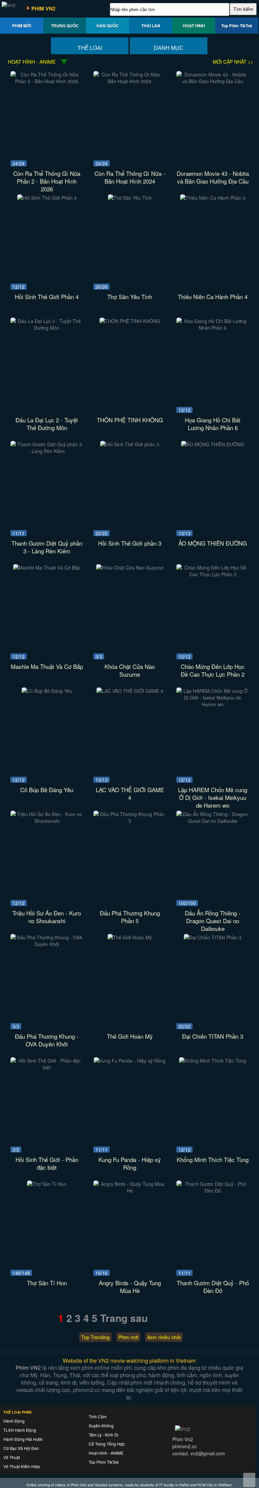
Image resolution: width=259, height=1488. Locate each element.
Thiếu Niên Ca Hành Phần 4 (213, 296)
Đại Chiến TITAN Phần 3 (212, 1036)
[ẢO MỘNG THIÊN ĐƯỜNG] (212, 444)
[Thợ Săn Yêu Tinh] (130, 197)
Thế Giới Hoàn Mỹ (130, 1036)
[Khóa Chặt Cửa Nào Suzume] (130, 567)
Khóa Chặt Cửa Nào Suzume (130, 670)
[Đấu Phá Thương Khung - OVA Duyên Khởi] (46, 944)
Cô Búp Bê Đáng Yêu (46, 789)
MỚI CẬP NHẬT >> (233, 61)
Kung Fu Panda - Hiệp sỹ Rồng (129, 1163)
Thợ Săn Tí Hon (47, 1283)
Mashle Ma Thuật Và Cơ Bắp (47, 666)
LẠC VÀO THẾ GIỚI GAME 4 (130, 793)
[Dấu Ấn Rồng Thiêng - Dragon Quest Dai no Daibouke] (212, 820)
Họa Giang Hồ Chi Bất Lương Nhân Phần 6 (212, 424)
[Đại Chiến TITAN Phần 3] (212, 937)
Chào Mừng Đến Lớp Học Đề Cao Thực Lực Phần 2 (212, 670)
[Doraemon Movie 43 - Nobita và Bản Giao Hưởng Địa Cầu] (212, 81)
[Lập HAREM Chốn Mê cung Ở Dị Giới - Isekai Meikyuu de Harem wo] (212, 704)
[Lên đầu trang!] (249, 1480)
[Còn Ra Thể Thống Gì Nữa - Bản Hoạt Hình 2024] (129, 81)
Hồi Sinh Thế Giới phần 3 (129, 543)
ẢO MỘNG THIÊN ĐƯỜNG (212, 543)
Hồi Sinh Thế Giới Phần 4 (47, 296)
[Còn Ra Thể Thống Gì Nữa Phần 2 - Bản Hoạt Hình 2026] (46, 81)
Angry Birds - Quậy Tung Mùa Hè (130, 1287)
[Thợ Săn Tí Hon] (46, 1183)
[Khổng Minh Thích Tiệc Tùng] (212, 1060)
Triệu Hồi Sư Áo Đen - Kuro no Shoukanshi (46, 917)
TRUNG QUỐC (65, 26)
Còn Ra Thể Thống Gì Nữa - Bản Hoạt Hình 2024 (129, 177)
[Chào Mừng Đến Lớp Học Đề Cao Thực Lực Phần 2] (212, 574)
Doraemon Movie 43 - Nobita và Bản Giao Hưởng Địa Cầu (213, 177)
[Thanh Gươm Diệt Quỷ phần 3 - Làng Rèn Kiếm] (46, 451)
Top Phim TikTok (236, 26)
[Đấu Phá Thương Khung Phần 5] (129, 820)
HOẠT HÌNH (194, 26)
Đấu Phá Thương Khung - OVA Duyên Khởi (47, 1040)
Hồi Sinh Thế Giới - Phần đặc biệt (47, 1163)
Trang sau (124, 1318)
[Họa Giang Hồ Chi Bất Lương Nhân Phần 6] (212, 327)
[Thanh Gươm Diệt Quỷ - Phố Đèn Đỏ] (212, 1190)
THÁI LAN (150, 26)
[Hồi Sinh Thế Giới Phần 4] (47, 197)
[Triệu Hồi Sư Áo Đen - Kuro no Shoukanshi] (46, 820)
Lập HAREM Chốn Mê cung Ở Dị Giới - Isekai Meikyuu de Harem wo (212, 797)
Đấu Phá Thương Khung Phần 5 (130, 917)
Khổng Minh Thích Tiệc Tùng (213, 1159)
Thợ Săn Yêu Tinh (129, 296)
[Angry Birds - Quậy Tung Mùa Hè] (129, 1190)
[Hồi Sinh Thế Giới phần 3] (129, 444)
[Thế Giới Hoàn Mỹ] (130, 937)
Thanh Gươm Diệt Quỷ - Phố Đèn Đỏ (213, 1287)
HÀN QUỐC (107, 26)
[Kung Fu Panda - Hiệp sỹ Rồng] (130, 1060)
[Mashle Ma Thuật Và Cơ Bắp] (46, 567)
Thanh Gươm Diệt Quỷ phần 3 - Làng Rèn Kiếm (46, 547)
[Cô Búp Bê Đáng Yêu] (47, 690)
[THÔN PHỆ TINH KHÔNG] (129, 321)
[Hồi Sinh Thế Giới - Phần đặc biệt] (46, 1067)
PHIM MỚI (21, 26)
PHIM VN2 (43, 8)
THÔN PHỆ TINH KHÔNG (130, 420)
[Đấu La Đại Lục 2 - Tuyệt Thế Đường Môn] (46, 327)
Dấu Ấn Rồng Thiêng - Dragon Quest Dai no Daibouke (212, 921)
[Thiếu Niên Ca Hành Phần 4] (213, 197)
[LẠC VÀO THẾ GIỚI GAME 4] (129, 690)
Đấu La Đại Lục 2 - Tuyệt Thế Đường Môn (47, 424)
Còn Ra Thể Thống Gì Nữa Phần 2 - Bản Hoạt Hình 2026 (46, 181)
